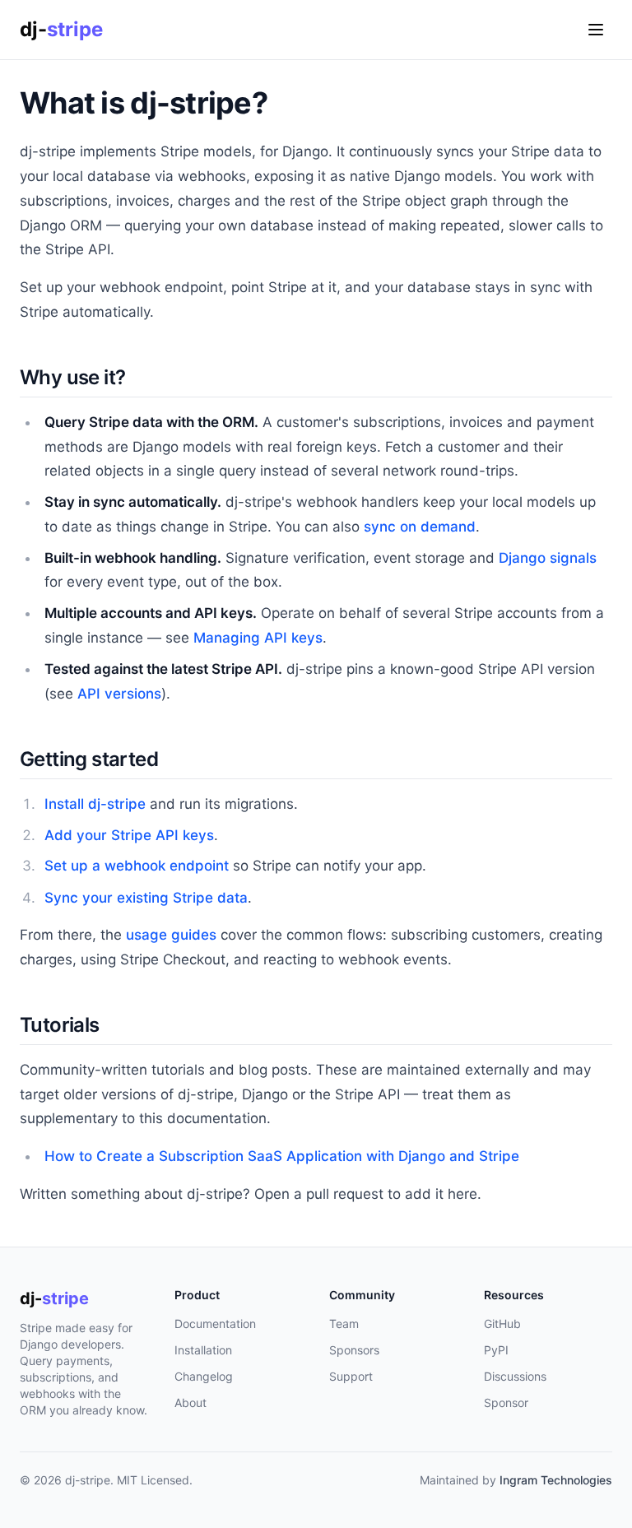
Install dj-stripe (95, 804)
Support (351, 1376)
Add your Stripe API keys (129, 835)
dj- (61, 29)
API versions (119, 693)
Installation (203, 1350)
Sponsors (354, 1350)
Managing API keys (258, 637)
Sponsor (506, 1403)
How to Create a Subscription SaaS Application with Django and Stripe (281, 1156)
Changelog (203, 1376)
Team (344, 1324)
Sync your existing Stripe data (146, 897)
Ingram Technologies (556, 1480)
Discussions (515, 1376)
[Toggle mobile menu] (595, 29)
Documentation (215, 1324)
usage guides (171, 935)
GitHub (502, 1324)
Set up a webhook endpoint (136, 865)
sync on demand (420, 526)
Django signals (548, 558)
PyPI (496, 1350)
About (190, 1403)
